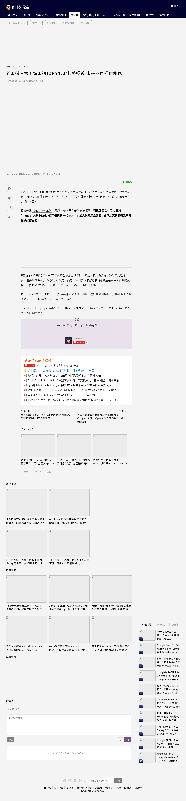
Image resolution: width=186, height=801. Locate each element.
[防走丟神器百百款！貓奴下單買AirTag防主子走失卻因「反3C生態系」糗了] (26, 543)
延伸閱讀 (11, 484)
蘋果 (24, 275)
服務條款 (80, 787)
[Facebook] (64, 780)
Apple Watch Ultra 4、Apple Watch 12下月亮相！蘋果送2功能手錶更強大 (168, 757)
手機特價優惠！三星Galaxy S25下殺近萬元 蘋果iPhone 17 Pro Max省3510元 (168, 730)
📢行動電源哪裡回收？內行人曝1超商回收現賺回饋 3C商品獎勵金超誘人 (68, 385)
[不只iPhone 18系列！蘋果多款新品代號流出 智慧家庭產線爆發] (74, 445)
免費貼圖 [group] (85, 23)
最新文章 (13, 15)
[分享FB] (9, 188)
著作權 (88, 787)
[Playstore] (80, 780)
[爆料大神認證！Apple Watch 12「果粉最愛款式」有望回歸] (26, 629)
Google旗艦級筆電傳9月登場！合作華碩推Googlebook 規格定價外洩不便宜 (68, 607)
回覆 (127, 740)
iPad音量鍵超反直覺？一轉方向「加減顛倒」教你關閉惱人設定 (24, 607)
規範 (11, 740)
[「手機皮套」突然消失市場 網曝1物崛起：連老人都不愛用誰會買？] (26, 502)
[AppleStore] (85, 780)
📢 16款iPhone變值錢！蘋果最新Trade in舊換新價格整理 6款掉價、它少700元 (71, 400)
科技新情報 (135, 15)
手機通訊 (27, 15)
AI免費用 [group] (36, 23)
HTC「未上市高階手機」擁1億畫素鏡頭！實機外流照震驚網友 (69, 561)
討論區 (10, 701)
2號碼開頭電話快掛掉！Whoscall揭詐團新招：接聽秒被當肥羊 (168, 703)
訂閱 (118, 781)
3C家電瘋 (22, 66)
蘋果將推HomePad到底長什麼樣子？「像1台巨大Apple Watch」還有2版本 (37, 461)
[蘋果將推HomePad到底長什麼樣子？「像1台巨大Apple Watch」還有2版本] (38, 445)
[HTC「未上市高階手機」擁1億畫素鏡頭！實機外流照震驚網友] (69, 543)
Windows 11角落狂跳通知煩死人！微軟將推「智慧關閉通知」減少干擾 (69, 520)
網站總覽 (138, 787)
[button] (175, 6)
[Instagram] (69, 780)
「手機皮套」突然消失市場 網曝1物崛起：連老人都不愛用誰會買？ (25, 520)
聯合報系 (108, 787)
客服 (61, 787)
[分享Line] (9, 198)
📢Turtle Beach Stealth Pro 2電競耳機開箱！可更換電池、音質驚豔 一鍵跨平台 (71, 380)
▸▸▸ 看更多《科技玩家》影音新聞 (77, 325)
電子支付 (150, 15)
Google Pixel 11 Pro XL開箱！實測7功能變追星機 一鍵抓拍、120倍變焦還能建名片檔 (168, 648)
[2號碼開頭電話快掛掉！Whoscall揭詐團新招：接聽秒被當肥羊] (147, 703)
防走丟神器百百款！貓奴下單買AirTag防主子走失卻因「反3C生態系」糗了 (25, 561)
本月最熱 (173, 624)
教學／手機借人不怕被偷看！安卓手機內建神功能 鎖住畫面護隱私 (168, 662)
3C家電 (74, 15)
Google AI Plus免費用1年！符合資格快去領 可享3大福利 (168, 743)
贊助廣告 (11, 656)
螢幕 (49, 471)
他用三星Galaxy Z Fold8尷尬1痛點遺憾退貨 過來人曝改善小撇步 (168, 716)
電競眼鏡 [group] (52, 23)
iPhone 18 (27, 429)
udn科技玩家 (11, 66)
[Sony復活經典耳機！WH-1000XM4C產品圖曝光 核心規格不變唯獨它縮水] (69, 629)
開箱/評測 (61, 15)
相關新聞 (11, 570)
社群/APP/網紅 (44, 15)
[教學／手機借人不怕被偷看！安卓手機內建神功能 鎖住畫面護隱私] (147, 662)
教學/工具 (119, 15)
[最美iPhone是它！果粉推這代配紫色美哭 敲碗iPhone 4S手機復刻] (147, 689)
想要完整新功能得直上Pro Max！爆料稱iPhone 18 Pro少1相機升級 (109, 461)
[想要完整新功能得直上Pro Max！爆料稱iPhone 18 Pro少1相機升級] (110, 445)
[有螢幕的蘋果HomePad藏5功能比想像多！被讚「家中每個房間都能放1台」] (112, 589)
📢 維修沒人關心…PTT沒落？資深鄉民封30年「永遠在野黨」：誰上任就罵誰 (70, 390)
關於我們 (127, 787)
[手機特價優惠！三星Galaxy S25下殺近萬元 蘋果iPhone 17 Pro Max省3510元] (147, 730)
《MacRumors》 (42, 210)
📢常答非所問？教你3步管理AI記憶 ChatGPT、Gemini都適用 (61, 395)
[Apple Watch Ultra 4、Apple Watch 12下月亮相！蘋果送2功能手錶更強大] (147, 757)
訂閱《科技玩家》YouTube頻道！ (62, 366)
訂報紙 (118, 787)
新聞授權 (70, 787)
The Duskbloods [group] (16, 23)
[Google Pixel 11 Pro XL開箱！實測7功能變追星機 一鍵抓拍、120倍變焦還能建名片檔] (147, 648)
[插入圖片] (120, 739)
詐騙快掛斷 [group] (68, 23)
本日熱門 (146, 624)
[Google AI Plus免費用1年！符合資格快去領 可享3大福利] (147, 743)
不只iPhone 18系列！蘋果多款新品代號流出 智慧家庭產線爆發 (73, 461)
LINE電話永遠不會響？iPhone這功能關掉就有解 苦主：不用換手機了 (168, 635)
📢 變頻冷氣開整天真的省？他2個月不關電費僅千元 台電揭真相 (62, 375)
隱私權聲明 (97, 787)
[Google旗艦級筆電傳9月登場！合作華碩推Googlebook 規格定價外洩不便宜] (69, 589)
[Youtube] (171, 6)
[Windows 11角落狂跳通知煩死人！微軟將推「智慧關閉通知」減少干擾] (69, 502)
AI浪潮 (106, 15)
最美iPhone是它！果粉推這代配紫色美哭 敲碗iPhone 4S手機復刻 (168, 689)
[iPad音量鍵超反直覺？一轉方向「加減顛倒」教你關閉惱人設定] (26, 589)
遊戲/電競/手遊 (91, 15)
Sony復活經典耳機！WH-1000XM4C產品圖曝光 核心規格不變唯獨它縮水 (68, 648)
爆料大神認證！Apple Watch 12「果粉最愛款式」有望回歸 (25, 648)
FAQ (56, 787)
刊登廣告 (47, 787)
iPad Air (37, 471)
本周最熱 (160, 624)
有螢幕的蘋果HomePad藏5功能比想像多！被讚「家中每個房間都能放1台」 (111, 607)
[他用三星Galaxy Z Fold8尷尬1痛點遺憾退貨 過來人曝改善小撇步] (147, 716)
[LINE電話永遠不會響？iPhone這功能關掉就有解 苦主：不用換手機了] (147, 635)
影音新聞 (164, 15)
